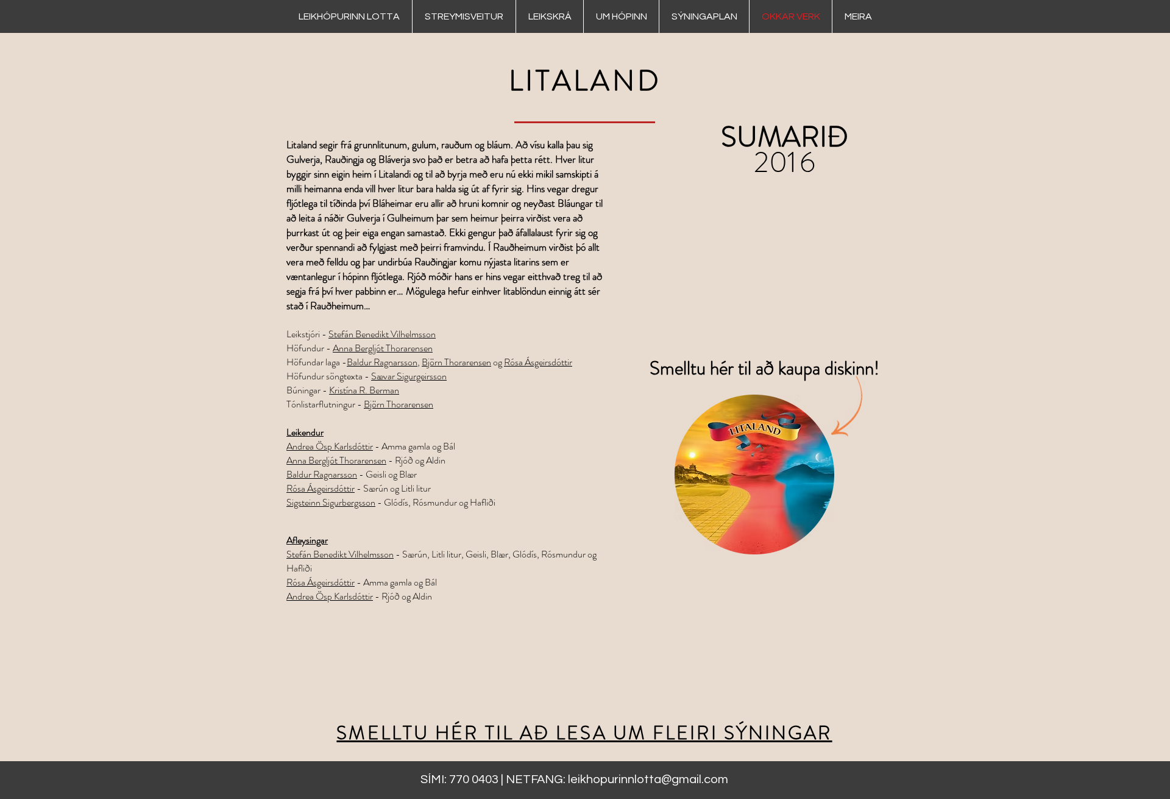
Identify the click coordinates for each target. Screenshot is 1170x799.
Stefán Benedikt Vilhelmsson (382, 334)
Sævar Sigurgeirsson (409, 376)
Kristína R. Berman (364, 390)
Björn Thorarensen (456, 362)
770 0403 (473, 779)
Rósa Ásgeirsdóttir (538, 362)
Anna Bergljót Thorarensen (383, 348)
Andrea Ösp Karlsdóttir (329, 446)
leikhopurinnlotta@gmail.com (648, 779)
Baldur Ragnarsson (382, 362)
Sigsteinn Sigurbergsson (330, 502)
